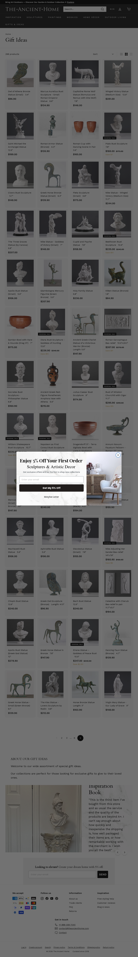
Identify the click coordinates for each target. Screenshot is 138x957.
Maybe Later (51, 497)
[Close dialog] (118, 455)
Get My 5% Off (52, 488)
